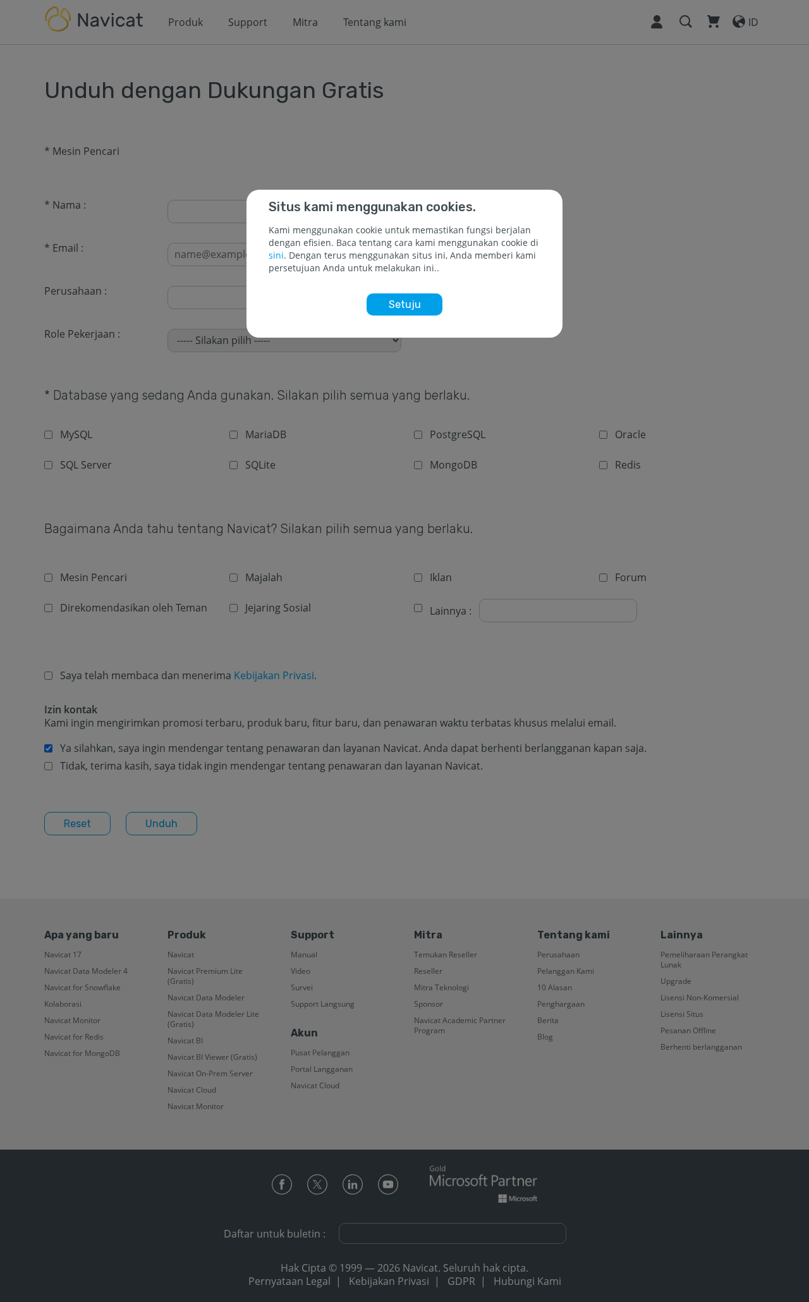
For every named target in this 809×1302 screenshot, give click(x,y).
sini (276, 255)
